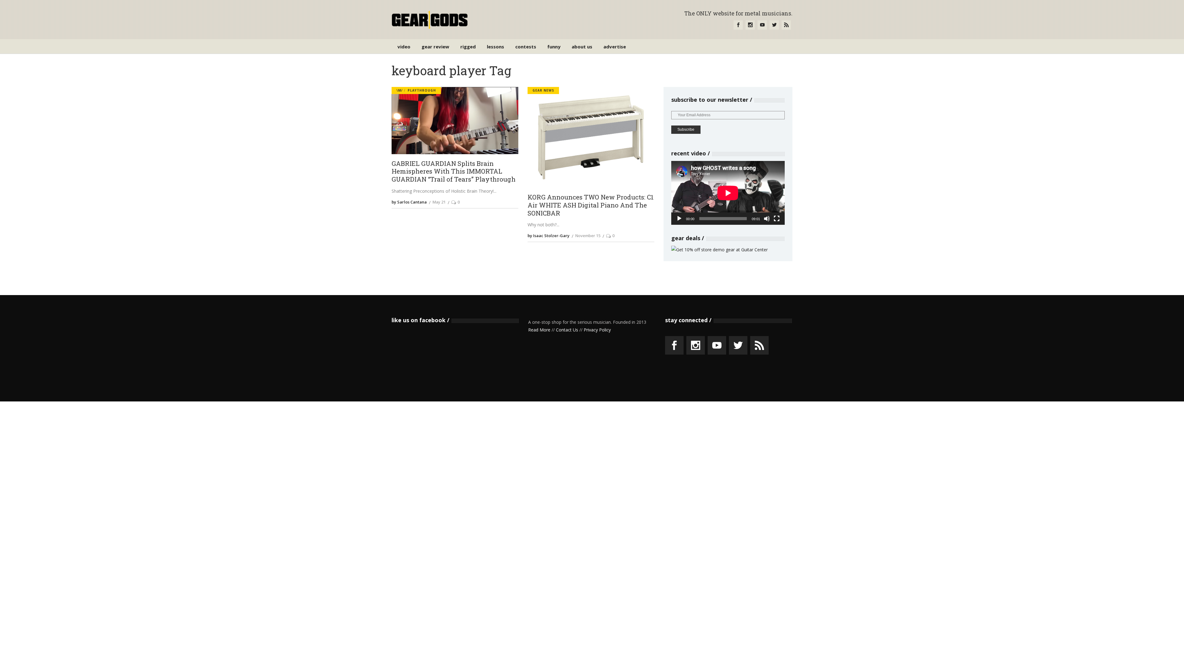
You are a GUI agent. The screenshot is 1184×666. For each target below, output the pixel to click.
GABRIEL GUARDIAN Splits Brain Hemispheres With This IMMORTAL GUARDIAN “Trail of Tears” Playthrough (454, 171)
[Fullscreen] (777, 219)
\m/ (400, 90)
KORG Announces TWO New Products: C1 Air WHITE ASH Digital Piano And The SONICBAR (591, 205)
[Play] (679, 219)
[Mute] (767, 219)
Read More (539, 330)
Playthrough (422, 90)
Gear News (543, 90)
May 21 (439, 202)
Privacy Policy (597, 330)
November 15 (587, 235)
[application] (728, 193)
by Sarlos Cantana (409, 202)
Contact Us (567, 330)
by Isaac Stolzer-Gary (548, 235)
